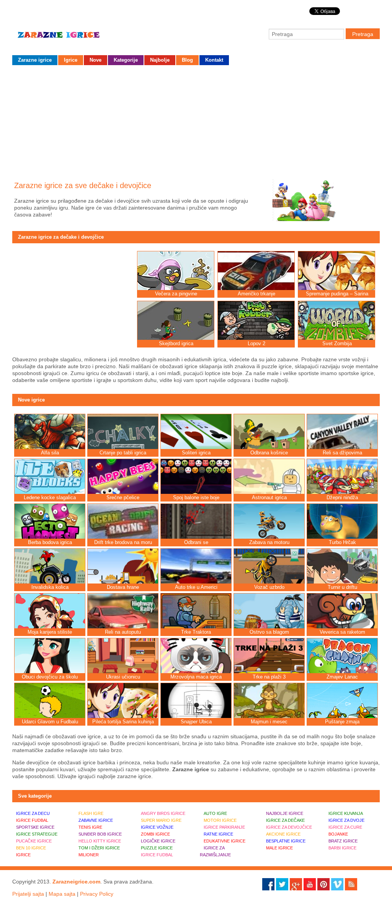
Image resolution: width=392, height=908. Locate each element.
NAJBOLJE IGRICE (284, 813)
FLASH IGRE (90, 813)
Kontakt (214, 60)
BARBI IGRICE (342, 848)
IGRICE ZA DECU (33, 813)
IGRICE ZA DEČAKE (285, 820)
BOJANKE (338, 834)
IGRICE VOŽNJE (157, 827)
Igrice (70, 60)
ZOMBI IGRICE (155, 834)
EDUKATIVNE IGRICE (224, 841)
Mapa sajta (62, 894)
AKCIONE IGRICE (283, 834)
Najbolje (160, 60)
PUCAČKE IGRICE (34, 841)
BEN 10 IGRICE (31, 848)
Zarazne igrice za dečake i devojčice (61, 237)
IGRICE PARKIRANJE (224, 827)
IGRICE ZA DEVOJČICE (289, 827)
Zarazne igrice (69, 38)
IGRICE (23, 854)
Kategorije (126, 60)
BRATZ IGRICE (343, 841)
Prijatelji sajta (28, 894)
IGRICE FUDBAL (32, 820)
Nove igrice (31, 400)
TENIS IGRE (90, 827)
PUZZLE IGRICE (157, 848)
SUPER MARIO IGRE (161, 820)
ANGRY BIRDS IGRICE (163, 813)
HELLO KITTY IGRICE (99, 841)
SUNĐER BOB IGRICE (100, 834)
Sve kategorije (35, 796)
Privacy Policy (96, 894)
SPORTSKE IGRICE (35, 827)
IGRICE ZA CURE (345, 827)
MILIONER (88, 854)
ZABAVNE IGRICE (95, 820)
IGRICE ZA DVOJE (346, 820)
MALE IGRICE (279, 848)
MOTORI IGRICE (220, 820)
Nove (95, 60)
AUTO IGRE (215, 813)
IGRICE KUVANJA (345, 813)
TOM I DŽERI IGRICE (99, 848)
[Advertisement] (196, 120)
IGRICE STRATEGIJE (36, 834)
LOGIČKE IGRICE (158, 841)
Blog (187, 60)
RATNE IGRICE (218, 834)
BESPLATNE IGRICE (285, 841)
